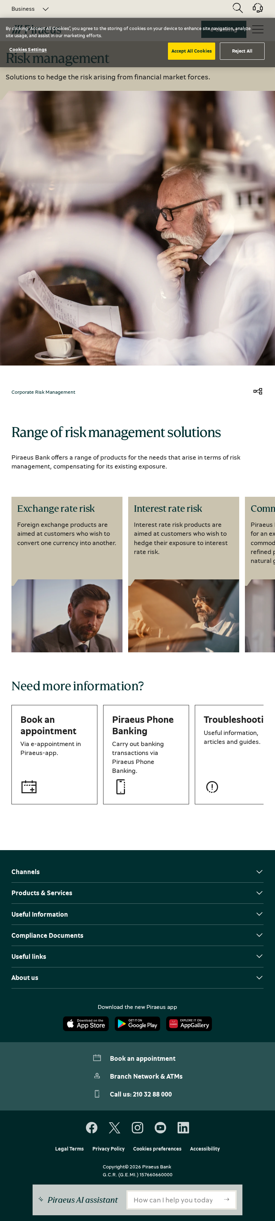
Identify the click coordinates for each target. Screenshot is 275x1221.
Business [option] (23, 9)
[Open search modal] (237, 8)
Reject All (242, 51)
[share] (258, 392)
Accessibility (205, 1149)
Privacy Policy (108, 1149)
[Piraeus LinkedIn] (183, 1128)
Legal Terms (69, 1149)
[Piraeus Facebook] (91, 1128)
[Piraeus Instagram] (137, 1128)
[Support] (253, 10)
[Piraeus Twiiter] (114, 1128)
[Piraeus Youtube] (160, 1128)
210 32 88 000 (152, 1094)
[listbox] (26, 8)
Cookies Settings (28, 49)
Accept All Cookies (192, 51)
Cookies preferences (157, 1149)
